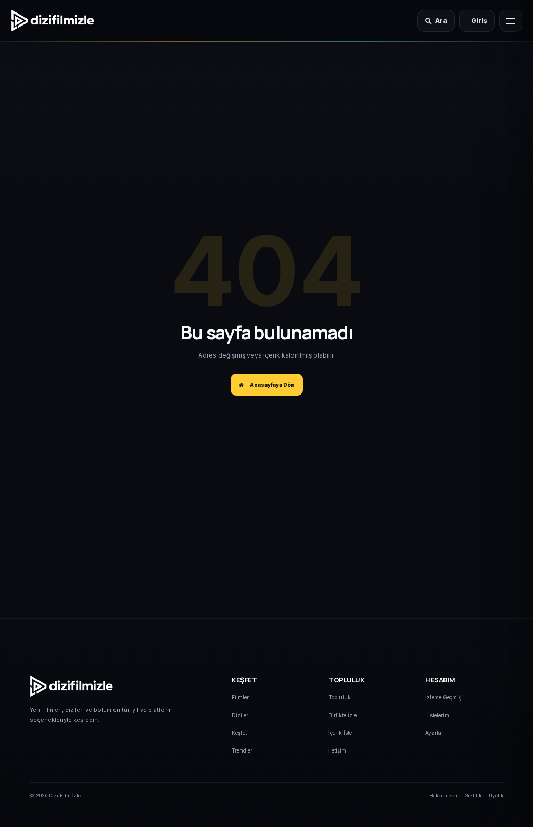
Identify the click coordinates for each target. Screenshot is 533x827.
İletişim (337, 750)
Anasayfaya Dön (271, 384)
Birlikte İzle (342, 715)
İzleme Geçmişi (444, 697)
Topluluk (339, 697)
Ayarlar (434, 733)
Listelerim (437, 715)
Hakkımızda (443, 795)
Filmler (240, 697)
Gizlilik (473, 795)
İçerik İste (340, 733)
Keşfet (239, 733)
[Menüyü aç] (510, 21)
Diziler (240, 715)
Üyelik (496, 795)
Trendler (242, 750)
